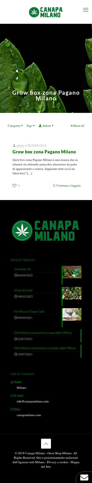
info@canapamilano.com (33, 401)
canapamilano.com (29, 415)
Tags (29, 125)
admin (20, 145)
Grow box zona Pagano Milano (44, 151)
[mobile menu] (86, 9)
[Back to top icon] (46, 444)
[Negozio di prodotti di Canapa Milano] (46, 11)
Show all (78, 125)
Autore (46, 125)
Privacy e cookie (58, 462)
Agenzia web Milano (31, 462)
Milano (21, 387)
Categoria (14, 125)
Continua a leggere (68, 185)
